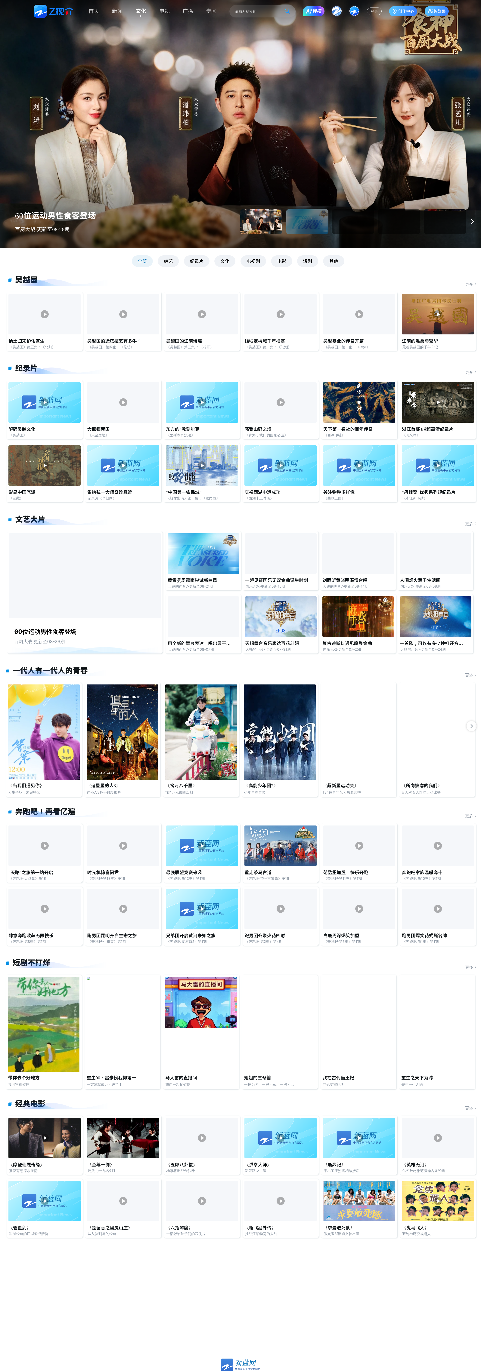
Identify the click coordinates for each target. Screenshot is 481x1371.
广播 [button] (188, 11)
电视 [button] (164, 11)
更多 (469, 284)
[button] (472, 221)
